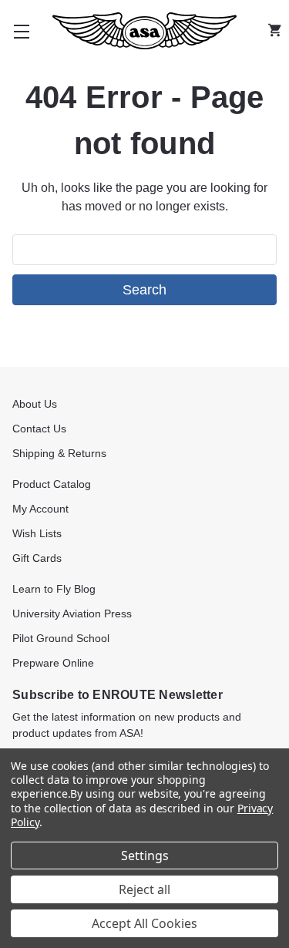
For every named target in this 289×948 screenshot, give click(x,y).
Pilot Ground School (60, 638)
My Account (40, 509)
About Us (34, 404)
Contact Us (39, 428)
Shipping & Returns (59, 453)
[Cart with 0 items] (278, 30)
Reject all (144, 889)
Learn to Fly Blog (54, 589)
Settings (145, 855)
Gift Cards (37, 558)
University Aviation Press (72, 613)
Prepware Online (53, 663)
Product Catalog (51, 484)
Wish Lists (37, 533)
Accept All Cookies (144, 923)
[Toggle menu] (21, 31)
